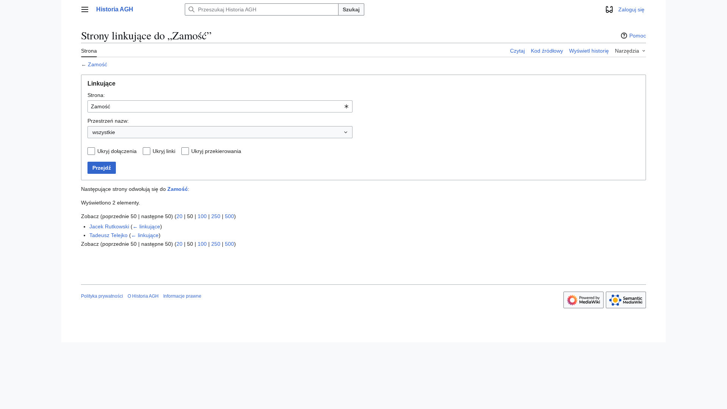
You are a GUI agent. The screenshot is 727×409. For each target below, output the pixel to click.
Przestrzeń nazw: (108, 121)
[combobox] (220, 106)
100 (202, 216)
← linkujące (146, 226)
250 (215, 216)
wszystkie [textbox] (103, 132)
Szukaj (351, 9)
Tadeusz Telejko (108, 235)
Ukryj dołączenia (117, 151)
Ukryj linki (164, 151)
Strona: (96, 95)
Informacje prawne (182, 296)
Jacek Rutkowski (109, 226)
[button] (85, 9)
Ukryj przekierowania (216, 151)
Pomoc (637, 36)
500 (229, 216)
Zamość (97, 64)
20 (179, 216)
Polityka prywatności (102, 296)
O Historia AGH (143, 296)
